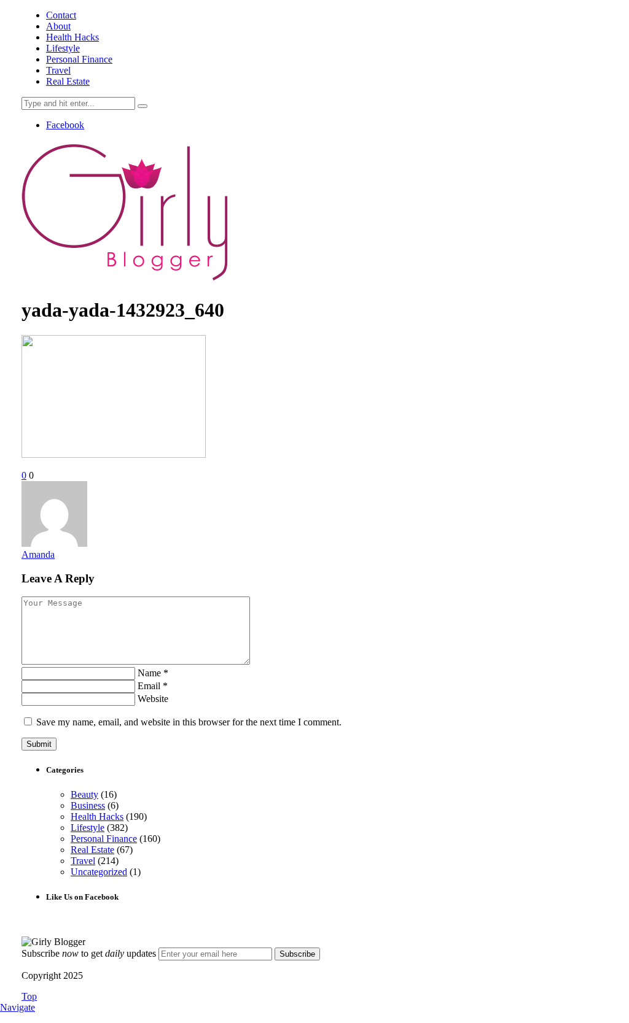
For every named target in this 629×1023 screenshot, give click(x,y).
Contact (61, 15)
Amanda (38, 554)
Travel (58, 70)
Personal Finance (79, 59)
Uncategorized (99, 872)
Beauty (84, 794)
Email (153, 686)
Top (29, 996)
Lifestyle (63, 48)
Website (153, 698)
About (58, 26)
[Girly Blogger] (125, 280)
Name (153, 673)
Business (88, 805)
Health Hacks (72, 37)
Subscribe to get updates (88, 953)
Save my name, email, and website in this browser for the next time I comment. (189, 722)
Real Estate (68, 81)
